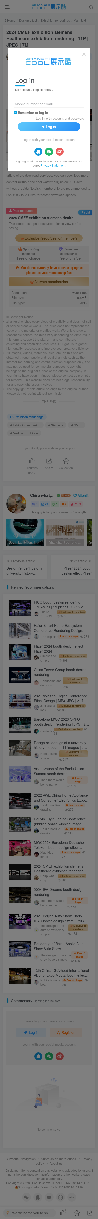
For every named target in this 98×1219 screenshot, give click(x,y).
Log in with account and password (60, 118)
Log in (51, 126)
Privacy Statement (53, 165)
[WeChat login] (49, 152)
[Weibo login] (60, 152)
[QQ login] (38, 152)
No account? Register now (33, 89)
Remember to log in (33, 112)
